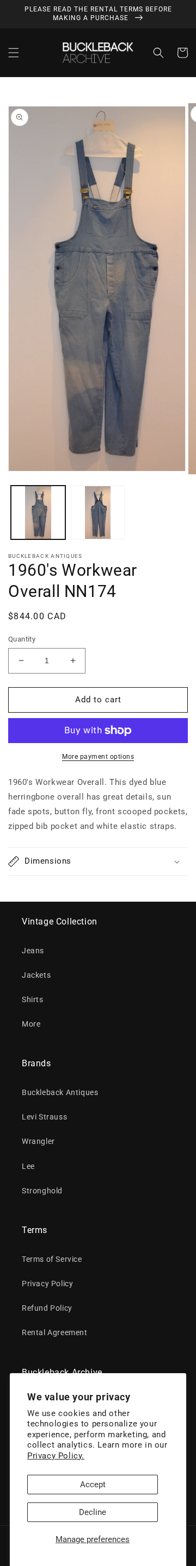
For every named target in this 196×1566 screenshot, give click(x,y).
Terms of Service (52, 1259)
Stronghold (42, 1190)
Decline (92, 1512)
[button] (14, 53)
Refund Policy (47, 1308)
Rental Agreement (55, 1332)
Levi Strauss (44, 1116)
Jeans (33, 950)
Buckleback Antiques (60, 1092)
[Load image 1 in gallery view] (38, 513)
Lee (28, 1166)
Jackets (36, 975)
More (31, 1024)
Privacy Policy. (55, 1456)
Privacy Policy (47, 1283)
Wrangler (38, 1141)
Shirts (33, 999)
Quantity (21, 639)
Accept (93, 1484)
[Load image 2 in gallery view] (98, 513)
